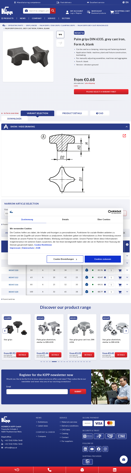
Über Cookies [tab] (103, 219)
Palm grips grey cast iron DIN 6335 (92, 25)
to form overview (11, 113)
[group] (16, 337)
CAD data (66, 430)
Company (37, 18)
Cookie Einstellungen (63, 259)
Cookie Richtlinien (43, 245)
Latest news (43, 426)
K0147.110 (13, 270)
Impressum (15, 248)
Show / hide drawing (22, 126)
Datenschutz (28, 248)
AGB (38, 248)
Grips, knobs (31, 25)
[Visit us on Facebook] (98, 449)
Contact (65, 437)
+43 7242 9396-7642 (13, 444)
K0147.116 (13, 285)
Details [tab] (65, 219)
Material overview (69, 422)
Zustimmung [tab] (27, 219)
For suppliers (67, 441)
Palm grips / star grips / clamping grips (57, 25)
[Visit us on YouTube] (92, 449)
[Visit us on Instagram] (105, 449)
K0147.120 (13, 292)
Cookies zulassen (102, 259)
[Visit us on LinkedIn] (85, 449)
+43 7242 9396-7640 (13, 440)
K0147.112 (13, 277)
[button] (41, 361)
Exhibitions (43, 422)
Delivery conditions (70, 426)
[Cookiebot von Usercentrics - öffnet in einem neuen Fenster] (110, 212)
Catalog (65, 433)
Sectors (66, 18)
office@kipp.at (10, 448)
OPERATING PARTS (15, 25)
